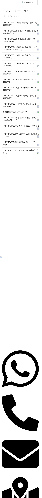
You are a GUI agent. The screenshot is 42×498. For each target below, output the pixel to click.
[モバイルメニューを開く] (2, 2)
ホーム (3, 16)
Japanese (29, 3)
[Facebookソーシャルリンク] (2, 287)
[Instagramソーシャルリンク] (8, 287)
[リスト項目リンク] (19, 306)
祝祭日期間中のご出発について (15, 112)
